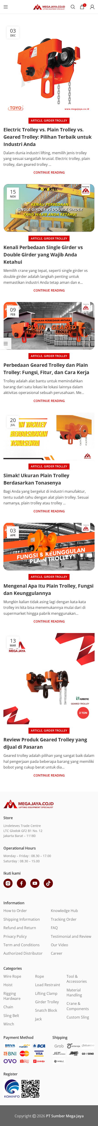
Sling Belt (11, 1015)
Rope (39, 976)
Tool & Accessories (77, 979)
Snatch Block (46, 1010)
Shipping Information (21, 919)
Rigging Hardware (12, 996)
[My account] (92, 6)
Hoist (8, 984)
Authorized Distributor (23, 953)
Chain (8, 1006)
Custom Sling (78, 1017)
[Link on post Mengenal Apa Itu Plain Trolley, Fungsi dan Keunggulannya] (49, 547)
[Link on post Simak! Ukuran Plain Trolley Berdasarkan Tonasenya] (49, 436)
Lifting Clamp (46, 993)
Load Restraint (47, 984)
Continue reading (49, 172)
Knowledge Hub (64, 910)
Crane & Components (78, 1006)
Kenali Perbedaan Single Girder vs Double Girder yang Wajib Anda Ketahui (43, 254)
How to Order (15, 910)
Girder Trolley (55, 120)
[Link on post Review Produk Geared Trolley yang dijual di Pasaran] (49, 678)
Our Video (59, 944)
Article (36, 120)
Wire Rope (12, 976)
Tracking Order (64, 919)
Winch (8, 1024)
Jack (38, 1019)
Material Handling (74, 993)
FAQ (54, 927)
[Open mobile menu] (5, 6)
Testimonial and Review (71, 936)
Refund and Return (19, 927)
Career (56, 953)
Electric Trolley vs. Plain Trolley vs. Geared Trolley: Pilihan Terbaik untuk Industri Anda (47, 136)
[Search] (72, 6)
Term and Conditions (21, 944)
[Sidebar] (5, 343)
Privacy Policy (15, 936)
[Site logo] (49, 6)
